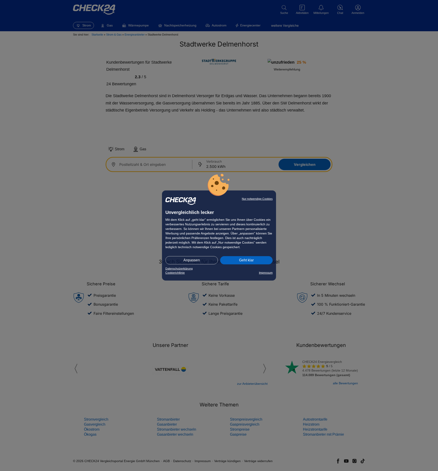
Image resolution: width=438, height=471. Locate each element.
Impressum (266, 272)
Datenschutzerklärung (179, 268)
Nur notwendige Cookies (257, 198)
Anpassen (191, 260)
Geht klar (246, 260)
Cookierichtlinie (175, 272)
